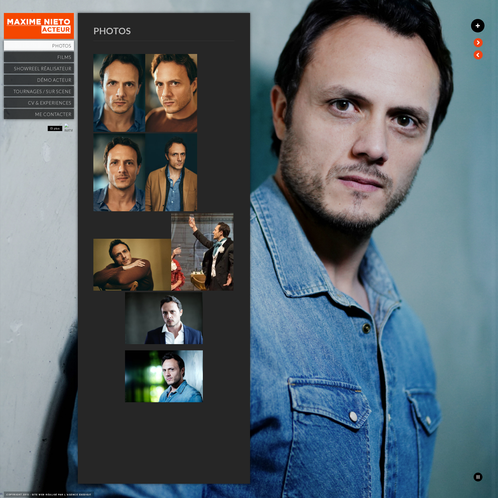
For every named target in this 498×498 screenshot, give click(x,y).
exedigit (85, 494)
